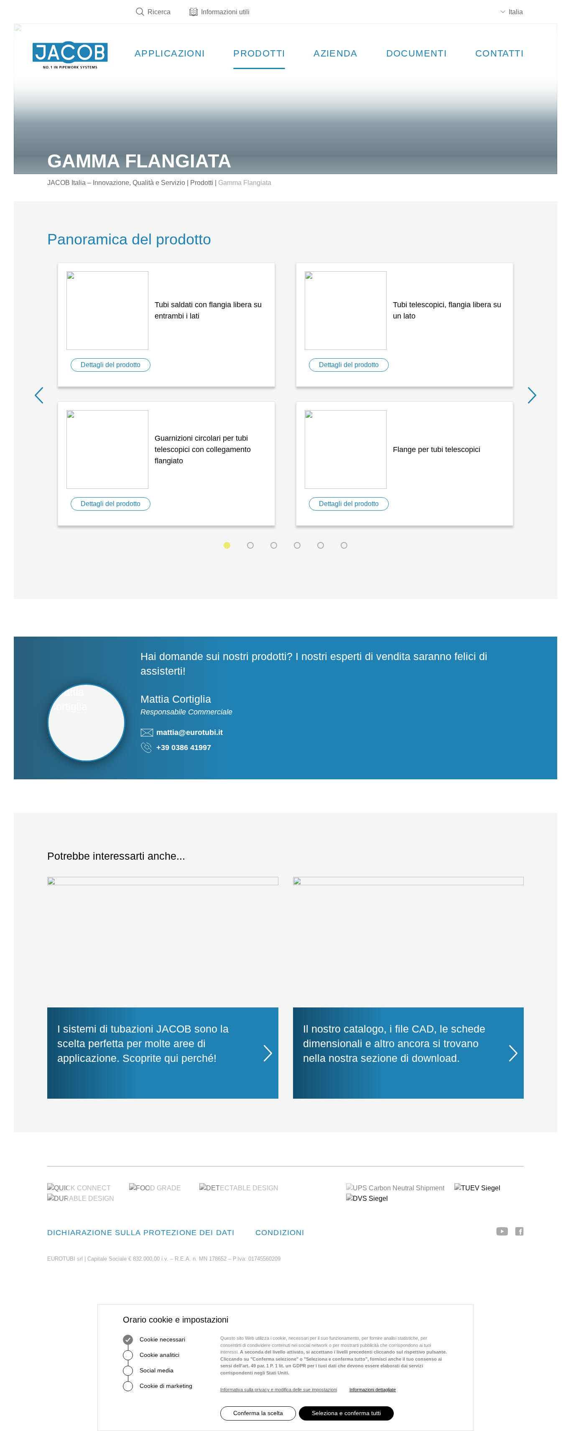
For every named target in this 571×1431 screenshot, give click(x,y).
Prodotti (201, 182)
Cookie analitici (158, 1354)
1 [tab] (227, 545)
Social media (155, 1370)
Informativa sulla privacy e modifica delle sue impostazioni (278, 1389)
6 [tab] (344, 545)
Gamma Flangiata (244, 182)
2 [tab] (250, 545)
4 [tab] (297, 545)
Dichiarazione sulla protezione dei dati (141, 1232)
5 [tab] (320, 545)
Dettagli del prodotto (110, 364)
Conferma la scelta (258, 1413)
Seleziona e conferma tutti (346, 1413)
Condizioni (279, 1232)
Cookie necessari (161, 1339)
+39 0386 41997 (183, 747)
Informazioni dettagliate (372, 1389)
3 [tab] (273, 545)
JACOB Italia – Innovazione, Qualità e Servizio (116, 182)
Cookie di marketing (165, 1385)
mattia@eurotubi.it (189, 732)
